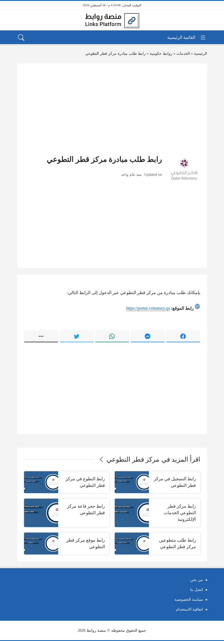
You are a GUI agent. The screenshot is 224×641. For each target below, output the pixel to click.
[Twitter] (77, 336)
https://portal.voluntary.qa (148, 308)
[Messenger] (148, 336)
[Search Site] (21, 37)
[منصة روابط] (112, 20)
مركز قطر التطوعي (133, 459)
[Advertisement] (112, 108)
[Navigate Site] (187, 37)
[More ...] (41, 336)
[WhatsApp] (112, 336)
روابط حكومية (161, 53)
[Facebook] (183, 336)
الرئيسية (200, 53)
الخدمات (183, 53)
